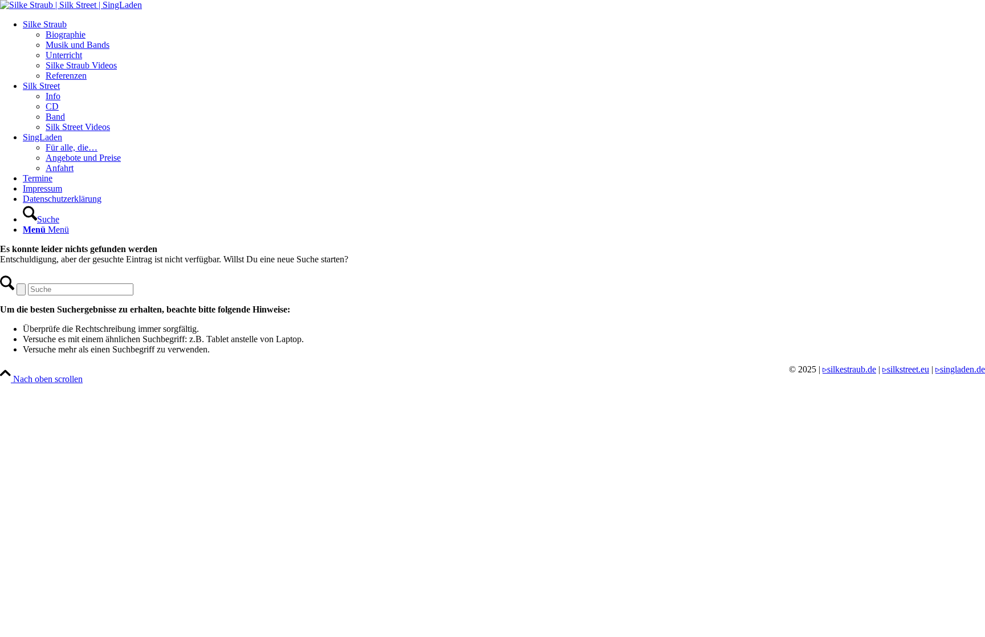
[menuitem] (504, 50)
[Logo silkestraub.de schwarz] (71, 5)
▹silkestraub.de (849, 369)
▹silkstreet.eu (905, 369)
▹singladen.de (960, 369)
